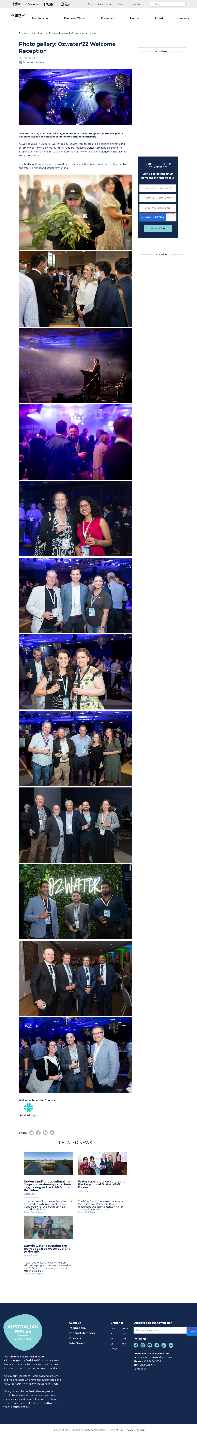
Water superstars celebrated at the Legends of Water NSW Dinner (102, 1184)
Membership (40, 18)
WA (124, 1343)
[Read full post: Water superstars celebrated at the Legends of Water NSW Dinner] (102, 1163)
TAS (124, 1338)
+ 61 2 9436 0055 (151, 1361)
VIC (113, 1343)
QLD (124, 1333)
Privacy (129, 1430)
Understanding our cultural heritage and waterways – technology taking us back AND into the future (48, 1186)
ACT (113, 1328)
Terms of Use (116, 1430)
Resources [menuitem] (76, 1338)
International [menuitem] (77, 1328)
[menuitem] (90, 4)
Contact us (140, 1369)
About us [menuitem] (75, 1323)
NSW (125, 1328)
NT (112, 1333)
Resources (107, 18)
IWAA (114, 1348)
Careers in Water (74, 18)
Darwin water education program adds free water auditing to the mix (47, 1248)
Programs (183, 18)
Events (134, 18)
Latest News (39, 33)
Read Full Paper (33, 1212)
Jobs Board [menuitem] (76, 1343)
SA (112, 1338)
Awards (159, 18)
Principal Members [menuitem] (82, 1333)
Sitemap (140, 1430)
